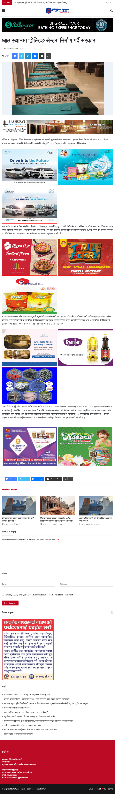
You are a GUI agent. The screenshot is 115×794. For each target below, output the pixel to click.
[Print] (48, 56)
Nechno (110, 789)
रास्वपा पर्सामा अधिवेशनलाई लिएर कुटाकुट (18, 734)
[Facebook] (15, 56)
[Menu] (3, 11)
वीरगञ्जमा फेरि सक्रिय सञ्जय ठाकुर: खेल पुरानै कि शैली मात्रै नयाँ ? (27, 695)
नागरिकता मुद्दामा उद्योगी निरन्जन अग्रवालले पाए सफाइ (22, 725)
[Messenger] (35, 56)
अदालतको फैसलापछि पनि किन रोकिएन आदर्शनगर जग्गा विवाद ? (26, 712)
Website (63, 584)
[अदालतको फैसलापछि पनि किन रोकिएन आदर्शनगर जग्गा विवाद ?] (96, 505)
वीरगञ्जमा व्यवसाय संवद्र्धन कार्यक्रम (16, 708)
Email (5, 584)
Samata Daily (40, 789)
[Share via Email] (41, 56)
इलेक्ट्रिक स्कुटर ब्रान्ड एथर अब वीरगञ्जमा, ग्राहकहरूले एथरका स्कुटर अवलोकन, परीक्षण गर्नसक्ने (38, 721)
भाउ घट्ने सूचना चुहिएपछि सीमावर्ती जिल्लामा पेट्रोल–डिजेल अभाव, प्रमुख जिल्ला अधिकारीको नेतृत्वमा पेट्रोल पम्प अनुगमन (53, 2)
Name (5, 574)
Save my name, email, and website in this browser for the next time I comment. (38, 595)
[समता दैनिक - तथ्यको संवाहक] (57, 10)
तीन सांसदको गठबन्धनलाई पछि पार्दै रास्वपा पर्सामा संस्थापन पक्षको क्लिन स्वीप (30, 730)
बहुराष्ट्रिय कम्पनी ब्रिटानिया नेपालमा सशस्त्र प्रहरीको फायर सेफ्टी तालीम (29, 717)
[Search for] (111, 11)
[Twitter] (21, 56)
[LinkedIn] (28, 56)
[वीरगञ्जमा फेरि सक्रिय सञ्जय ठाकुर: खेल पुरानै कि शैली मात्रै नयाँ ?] (19, 505)
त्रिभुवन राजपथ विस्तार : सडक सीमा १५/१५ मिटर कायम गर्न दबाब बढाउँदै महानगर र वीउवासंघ (36, 699)
